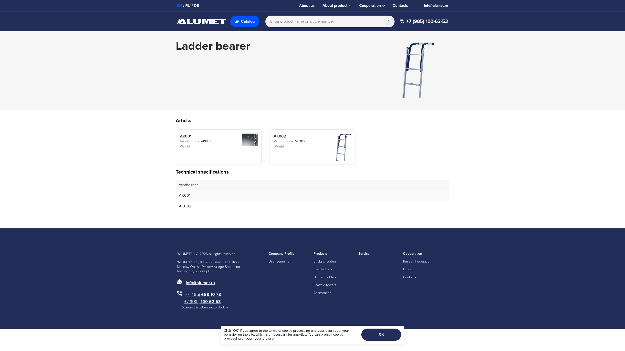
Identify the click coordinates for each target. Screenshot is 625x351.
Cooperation (412, 254)
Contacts (400, 5)
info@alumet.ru (436, 6)
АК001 (186, 136)
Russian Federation (417, 261)
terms (273, 331)
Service (364, 254)
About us (307, 5)
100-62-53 (202, 301)
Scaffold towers (324, 285)
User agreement (280, 261)
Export (408, 269)
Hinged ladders (324, 277)
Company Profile (281, 254)
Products (320, 254)
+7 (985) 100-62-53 (427, 21)
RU (188, 5)
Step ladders (322, 269)
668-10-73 (203, 294)
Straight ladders (324, 261)
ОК (381, 334)
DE (196, 5)
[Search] (389, 21)
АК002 (280, 136)
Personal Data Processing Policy (204, 307)
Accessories (322, 293)
